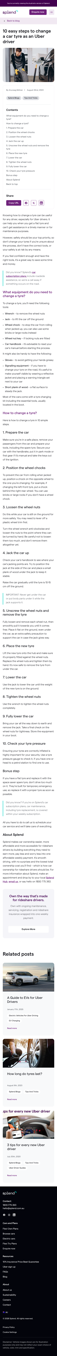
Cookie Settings (10, 1332)
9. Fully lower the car (16, 167)
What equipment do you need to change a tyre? (27, 117)
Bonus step (11, 175)
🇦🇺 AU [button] (5, 1312)
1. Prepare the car (15, 128)
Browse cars (9, 1234)
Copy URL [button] (14, 203)
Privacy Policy (9, 1327)
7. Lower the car (14, 158)
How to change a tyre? (17, 124)
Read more (12, 1028)
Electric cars (9, 1239)
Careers (7, 1300)
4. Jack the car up (15, 141)
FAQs (5, 1272)
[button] (51, 12)
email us (13, 881)
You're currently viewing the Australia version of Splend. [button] (28, 3)
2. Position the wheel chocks (20, 132)
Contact (7, 1305)
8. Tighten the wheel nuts (19, 162)
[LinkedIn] (14, 1214)
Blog (5, 1277)
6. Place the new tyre (17, 153)
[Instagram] (9, 1214)
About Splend (13, 180)
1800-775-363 (9, 1205)
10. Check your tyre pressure (20, 171)
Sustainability (9, 1295)
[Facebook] (4, 1214)
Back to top (12, 184)
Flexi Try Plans (10, 1244)
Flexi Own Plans (10, 1229)
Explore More (28, 929)
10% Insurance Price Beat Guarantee (21, 1262)
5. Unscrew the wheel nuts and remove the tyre (27, 147)
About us (7, 1290)
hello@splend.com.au (13, 1208)
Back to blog (13, 21)
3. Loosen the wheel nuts (19, 137)
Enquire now (38, 12)
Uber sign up (9, 1267)
